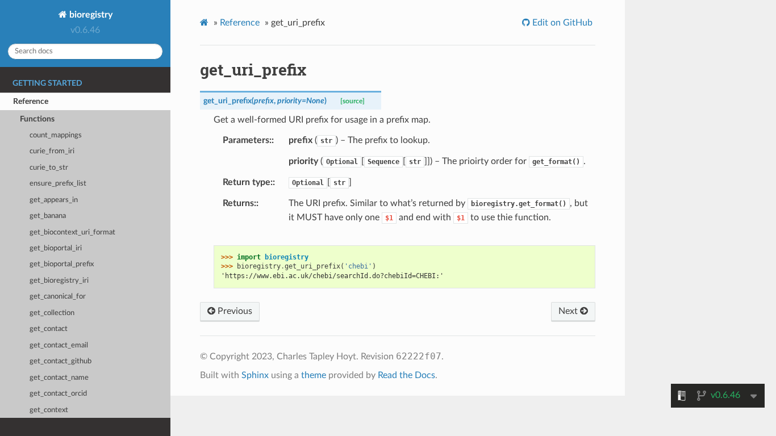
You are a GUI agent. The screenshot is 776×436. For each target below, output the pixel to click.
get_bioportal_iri (56, 248)
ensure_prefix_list (58, 183)
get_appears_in (54, 200)
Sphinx (255, 375)
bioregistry (89, 14)
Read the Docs (406, 375)
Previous (233, 311)
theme (313, 375)
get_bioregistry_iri (59, 280)
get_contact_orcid (58, 393)
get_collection (52, 313)
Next (569, 311)
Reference (30, 101)
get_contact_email (59, 345)
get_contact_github (60, 361)
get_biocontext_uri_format (72, 232)
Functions (37, 119)
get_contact (49, 329)
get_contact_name (59, 378)
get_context (49, 410)
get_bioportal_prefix (62, 264)
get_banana (48, 216)
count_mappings (56, 135)
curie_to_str (49, 167)
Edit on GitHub (561, 22)
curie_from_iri (52, 151)
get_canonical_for (58, 296)
